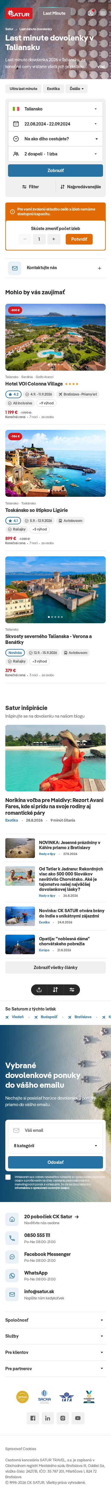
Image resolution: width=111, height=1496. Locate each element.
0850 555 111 (37, 1235)
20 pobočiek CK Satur (48, 1216)
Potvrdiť (79, 239)
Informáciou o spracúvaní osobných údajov (42, 1188)
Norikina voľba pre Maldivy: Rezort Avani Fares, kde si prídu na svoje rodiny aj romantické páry (54, 806)
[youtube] (78, 1418)
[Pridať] (53, 239)
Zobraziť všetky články (56, 967)
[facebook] (33, 1418)
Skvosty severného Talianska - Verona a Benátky (48, 639)
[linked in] (48, 1418)
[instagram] (63, 1418)
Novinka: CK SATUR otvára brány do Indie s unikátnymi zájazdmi (71, 913)
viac (101, 66)
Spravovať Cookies (20, 1448)
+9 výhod (46, 403)
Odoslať (55, 1162)
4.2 (16, 394)
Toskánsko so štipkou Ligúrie (36, 510)
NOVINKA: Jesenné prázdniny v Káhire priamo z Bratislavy (69, 845)
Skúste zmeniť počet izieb (55, 228)
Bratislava (82, 1016)
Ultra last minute (23, 88)
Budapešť (48, 1016)
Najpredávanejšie (84, 186)
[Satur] (19, 13)
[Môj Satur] (90, 13)
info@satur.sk (39, 1291)
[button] (55, 108)
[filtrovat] (72, 989)
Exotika (53, 88)
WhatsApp (36, 1273)
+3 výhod (39, 661)
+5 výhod (39, 529)
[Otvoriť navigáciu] (103, 13)
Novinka (15, 652)
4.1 (16, 520)
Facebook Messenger (47, 1254)
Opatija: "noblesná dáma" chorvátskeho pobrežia (64, 941)
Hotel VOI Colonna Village (34, 383)
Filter (34, 186)
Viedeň (17, 1016)
